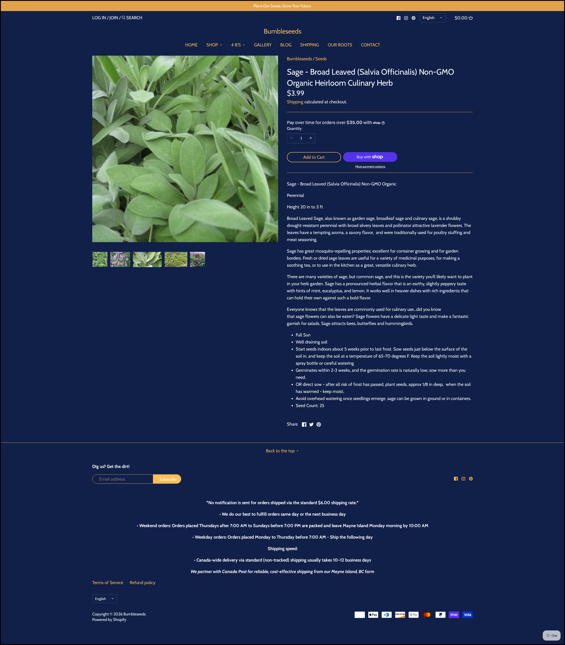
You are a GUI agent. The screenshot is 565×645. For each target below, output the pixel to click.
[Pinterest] (413, 17)
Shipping (295, 101)
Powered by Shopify (109, 619)
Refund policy (142, 582)
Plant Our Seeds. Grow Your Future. (283, 6)
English (429, 17)
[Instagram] (406, 17)
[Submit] (123, 18)
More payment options (370, 166)
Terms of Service (107, 582)
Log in (99, 17)
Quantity (294, 128)
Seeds (321, 58)
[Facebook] (398, 17)
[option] (100, 259)
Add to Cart (314, 157)
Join (113, 17)
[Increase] (311, 138)
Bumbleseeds (282, 31)
